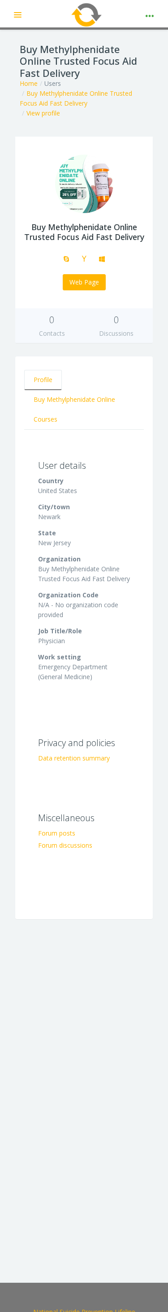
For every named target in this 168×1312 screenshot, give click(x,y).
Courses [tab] (45, 419)
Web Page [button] (84, 282)
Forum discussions (65, 845)
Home (29, 83)
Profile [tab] (43, 379)
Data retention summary (74, 758)
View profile (43, 113)
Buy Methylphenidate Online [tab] (74, 399)
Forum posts (56, 833)
